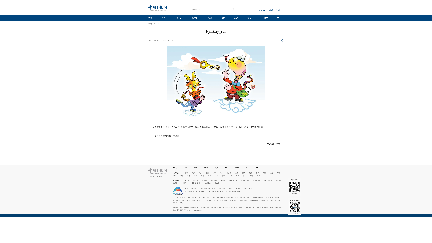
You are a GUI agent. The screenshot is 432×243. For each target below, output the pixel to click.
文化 (279, 18)
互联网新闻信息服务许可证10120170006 (213, 188)
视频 (210, 18)
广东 (188, 176)
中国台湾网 (256, 180)
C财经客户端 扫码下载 (294, 186)
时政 (163, 18)
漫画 (236, 18)
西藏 (237, 176)
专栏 (223, 18)
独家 (247, 168)
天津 (193, 173)
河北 (200, 173)
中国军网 (185, 183)
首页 (150, 18)
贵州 (223, 176)
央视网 (223, 180)
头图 (158, 24)
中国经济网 (245, 180)
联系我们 (160, 176)
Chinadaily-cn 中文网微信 (294, 206)
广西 (195, 176)
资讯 (179, 18)
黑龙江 (229, 173)
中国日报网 (151, 24)
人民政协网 (207, 183)
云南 (230, 176)
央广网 (278, 180)
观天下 (250, 18)
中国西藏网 (268, 180)
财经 (206, 168)
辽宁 (214, 173)
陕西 (244, 176)
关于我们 (152, 176)
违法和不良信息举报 (191, 188)
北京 (186, 173)
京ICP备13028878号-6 (233, 191)
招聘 (258, 168)
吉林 (221, 173)
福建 (257, 173)
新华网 (195, 180)
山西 (207, 173)
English (262, 10)
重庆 (209, 176)
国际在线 (213, 180)
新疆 (251, 176)
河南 (278, 173)
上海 (236, 173)
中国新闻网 (196, 183)
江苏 (243, 173)
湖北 (174, 176)
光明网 (175, 183)
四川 (216, 176)
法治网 (217, 183)
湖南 (181, 176)
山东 (271, 173)
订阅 (278, 10)
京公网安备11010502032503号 (194, 191)
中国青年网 (233, 180)
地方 (266, 18)
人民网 (187, 180)
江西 (264, 173)
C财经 (194, 18)
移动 (271, 10)
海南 (202, 176)
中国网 (204, 180)
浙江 (250, 173)
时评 (185, 168)
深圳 (258, 176)
